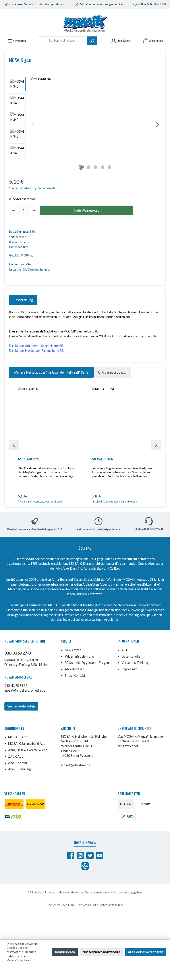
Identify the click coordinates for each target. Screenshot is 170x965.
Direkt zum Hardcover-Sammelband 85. (36, 350)
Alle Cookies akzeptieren (145, 952)
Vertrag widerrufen (21, 706)
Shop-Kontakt (75, 675)
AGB (125, 650)
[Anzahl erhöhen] (34, 210)
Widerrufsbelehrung (79, 656)
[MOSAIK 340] (95, 124)
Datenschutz (131, 656)
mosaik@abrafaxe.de (75, 765)
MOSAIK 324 (102, 459)
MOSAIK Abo (17, 737)
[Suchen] (92, 40)
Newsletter (73, 650)
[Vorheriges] (33, 124)
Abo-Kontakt (74, 669)
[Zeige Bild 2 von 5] (88, 167)
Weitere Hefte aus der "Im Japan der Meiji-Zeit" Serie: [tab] (51, 372)
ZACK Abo (15, 756)
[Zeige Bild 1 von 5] (81, 167)
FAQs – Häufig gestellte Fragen (87, 663)
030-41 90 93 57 (15, 685)
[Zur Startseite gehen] (85, 23)
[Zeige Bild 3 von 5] (95, 167)
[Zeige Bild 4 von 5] (102, 167)
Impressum (129, 669)
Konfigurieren (65, 952)
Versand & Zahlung (135, 663)
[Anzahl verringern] (13, 210)
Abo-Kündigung (19, 769)
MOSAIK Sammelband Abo (27, 743)
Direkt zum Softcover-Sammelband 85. (36, 346)
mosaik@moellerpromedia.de (24, 690)
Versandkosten (94, 892)
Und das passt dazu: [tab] (112, 372)
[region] (85, 124)
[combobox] (62, 40)
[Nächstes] (157, 124)
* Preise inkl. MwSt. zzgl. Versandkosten (33, 188)
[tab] (23, 300)
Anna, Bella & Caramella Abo (27, 750)
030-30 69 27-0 (17, 653)
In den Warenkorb (86, 210)
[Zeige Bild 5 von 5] (109, 167)
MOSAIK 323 (28, 459)
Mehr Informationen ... (20, 960)
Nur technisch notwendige (101, 952)
